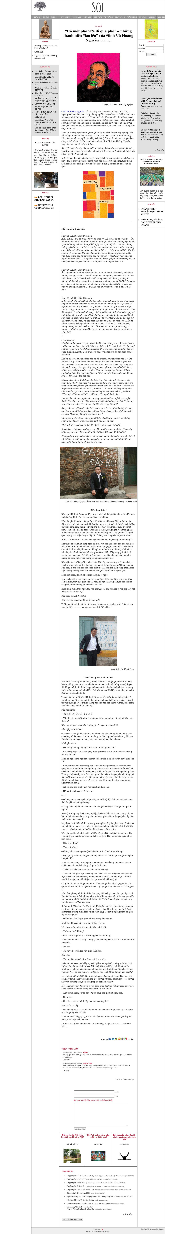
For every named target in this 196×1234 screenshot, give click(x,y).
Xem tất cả (125, 1079)
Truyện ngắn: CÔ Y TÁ (75, 1176)
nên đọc (45, 193)
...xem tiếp (66, 1059)
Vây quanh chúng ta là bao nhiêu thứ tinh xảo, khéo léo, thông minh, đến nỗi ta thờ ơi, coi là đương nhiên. (151, 194)
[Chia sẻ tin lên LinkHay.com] (122, 1040)
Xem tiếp (151, 204)
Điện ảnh (87, 17)
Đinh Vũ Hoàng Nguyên (73, 111)
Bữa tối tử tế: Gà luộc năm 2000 (78, 1193)
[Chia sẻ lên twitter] (113, 1040)
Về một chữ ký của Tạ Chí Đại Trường (80, 1200)
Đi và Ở (37, 17)
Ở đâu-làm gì (120, 17)
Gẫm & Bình (65, 17)
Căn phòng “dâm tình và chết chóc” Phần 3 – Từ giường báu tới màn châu (80, 1208)
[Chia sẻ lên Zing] (125, 1040)
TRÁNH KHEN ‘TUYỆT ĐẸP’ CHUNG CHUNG (46, 100)
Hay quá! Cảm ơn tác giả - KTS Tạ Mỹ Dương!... (152, 135)
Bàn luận (143, 17)
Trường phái (132, 17)
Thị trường (108, 17)
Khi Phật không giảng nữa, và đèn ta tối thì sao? (98, 1136)
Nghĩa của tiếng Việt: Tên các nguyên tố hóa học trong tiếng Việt (90, 1196)
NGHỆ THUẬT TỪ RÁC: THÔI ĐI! (44, 206)
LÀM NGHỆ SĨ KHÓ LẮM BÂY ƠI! (44, 78)
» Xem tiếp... (128, 1214)
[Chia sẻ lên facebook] (109, 1040)
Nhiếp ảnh (77, 17)
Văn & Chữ (161, 17)
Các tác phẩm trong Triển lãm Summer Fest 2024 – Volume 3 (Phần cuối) (45, 130)
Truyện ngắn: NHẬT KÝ (75, 1179)
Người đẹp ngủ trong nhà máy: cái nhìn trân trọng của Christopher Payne (151, 161)
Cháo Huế (38, 52)
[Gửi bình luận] (129, 1040)
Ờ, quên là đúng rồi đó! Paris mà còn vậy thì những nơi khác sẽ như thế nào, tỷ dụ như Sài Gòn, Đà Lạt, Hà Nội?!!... (152, 81)
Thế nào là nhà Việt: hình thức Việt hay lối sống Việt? (72, 1136)
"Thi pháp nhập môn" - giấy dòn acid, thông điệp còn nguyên (89, 1203)
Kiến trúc (98, 17)
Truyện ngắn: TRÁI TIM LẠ (77, 1183)
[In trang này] (132, 1040)
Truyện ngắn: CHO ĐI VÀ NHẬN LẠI (80, 1190)
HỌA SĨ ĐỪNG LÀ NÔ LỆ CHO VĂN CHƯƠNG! (45, 114)
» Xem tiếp (160, 150)
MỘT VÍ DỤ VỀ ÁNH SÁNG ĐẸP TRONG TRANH (45, 106)
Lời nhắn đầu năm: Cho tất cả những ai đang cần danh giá (124, 1137)
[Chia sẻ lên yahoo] (119, 1040)
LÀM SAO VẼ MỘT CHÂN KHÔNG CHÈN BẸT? (45, 122)
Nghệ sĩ (54, 17)
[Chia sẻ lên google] (116, 1040)
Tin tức (46, 17)
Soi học (152, 17)
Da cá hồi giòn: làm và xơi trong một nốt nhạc (46, 72)
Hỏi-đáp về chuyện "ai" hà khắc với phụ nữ (45, 47)
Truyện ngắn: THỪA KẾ (75, 1186)
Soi (102, 1230)
